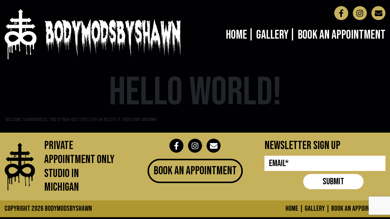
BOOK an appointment (195, 171)
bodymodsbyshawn (68, 208)
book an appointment (358, 208)
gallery (315, 208)
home (291, 208)
